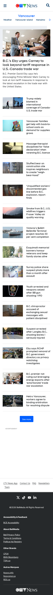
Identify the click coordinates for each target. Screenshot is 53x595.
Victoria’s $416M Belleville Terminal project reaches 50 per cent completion (37, 232)
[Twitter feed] (18, 497)
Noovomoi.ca (9, 576)
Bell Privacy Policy (11, 535)
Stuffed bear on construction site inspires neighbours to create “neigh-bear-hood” (37, 169)
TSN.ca (6, 560)
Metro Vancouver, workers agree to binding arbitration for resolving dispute (37, 401)
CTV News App (10, 483)
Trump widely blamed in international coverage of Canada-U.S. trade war (38, 104)
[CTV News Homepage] (26, 5)
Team (7, 487)
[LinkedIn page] (35, 497)
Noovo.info (8, 572)
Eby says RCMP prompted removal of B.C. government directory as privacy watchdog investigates (38, 356)
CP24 (5, 553)
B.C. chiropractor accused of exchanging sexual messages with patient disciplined (36, 312)
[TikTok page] (23, 497)
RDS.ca (6, 579)
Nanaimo (40, 20)
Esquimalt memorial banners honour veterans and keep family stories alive (37, 252)
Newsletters (43, 483)
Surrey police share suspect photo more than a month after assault (37, 271)
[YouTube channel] (29, 497)
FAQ (34, 483)
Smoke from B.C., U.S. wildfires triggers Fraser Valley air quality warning (38, 213)
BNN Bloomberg (10, 557)
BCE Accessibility (11, 522)
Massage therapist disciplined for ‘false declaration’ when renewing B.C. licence (38, 148)
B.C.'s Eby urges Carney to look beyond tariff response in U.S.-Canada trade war (26, 65)
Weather (7, 20)
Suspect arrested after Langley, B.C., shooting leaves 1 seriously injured (36, 333)
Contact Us (25, 483)
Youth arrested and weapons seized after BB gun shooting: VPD (37, 291)
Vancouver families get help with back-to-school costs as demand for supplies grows (38, 127)
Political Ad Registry (12, 541)
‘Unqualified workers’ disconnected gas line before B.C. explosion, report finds (38, 192)
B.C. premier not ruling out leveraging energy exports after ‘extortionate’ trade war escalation (38, 380)
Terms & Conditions (12, 538)
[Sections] (5, 6)
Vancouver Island (24, 20)
